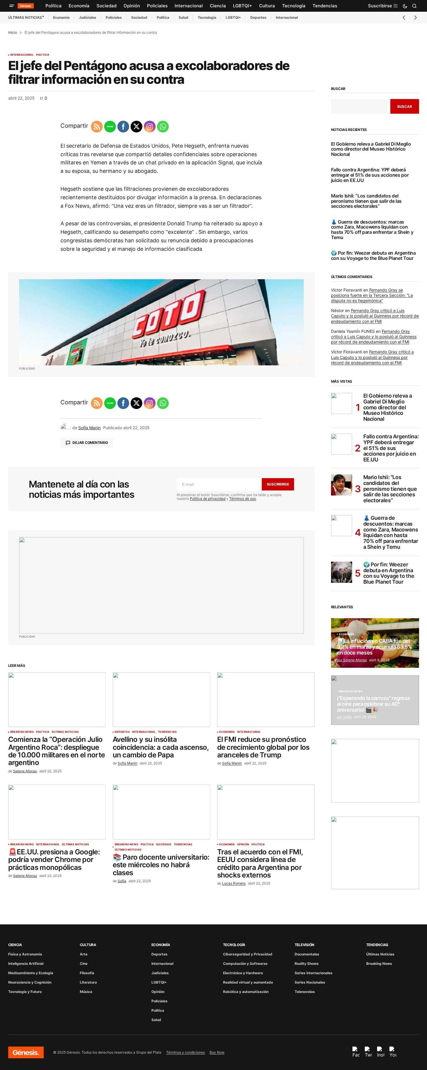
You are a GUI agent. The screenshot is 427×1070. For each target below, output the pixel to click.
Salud (183, 17)
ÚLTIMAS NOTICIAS (25, 17)
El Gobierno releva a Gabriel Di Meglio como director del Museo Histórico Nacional (371, 149)
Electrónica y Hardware (243, 973)
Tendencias (167, 731)
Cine (83, 963)
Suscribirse (278, 484)
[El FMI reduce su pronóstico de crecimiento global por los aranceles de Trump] (266, 699)
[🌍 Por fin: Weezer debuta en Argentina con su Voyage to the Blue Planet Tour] (341, 572)
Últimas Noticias (65, 731)
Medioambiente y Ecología (30, 973)
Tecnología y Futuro (25, 991)
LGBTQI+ (233, 17)
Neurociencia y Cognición (29, 982)
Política (163, 17)
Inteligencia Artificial (25, 963)
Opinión (243, 844)
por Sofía (344, 717)
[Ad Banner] (161, 322)
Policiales (114, 17)
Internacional (287, 17)
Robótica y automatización (246, 991)
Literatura (88, 982)
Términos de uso (242, 498)
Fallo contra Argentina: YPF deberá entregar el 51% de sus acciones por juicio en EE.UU (370, 175)
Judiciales (87, 17)
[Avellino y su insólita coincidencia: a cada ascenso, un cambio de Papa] (161, 699)
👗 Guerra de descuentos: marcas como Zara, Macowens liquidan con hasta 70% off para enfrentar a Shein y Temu (372, 229)
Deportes (258, 17)
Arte (83, 954)
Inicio (12, 32)
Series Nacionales (310, 982)
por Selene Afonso (352, 660)
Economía (61, 17)
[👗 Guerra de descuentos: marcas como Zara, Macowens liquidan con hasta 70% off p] (341, 525)
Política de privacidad (207, 498)
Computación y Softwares (245, 963)
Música (86, 991)
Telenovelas (305, 991)
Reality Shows (307, 963)
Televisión (305, 945)
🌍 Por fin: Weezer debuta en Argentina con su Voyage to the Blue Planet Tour (373, 256)
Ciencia (15, 945)
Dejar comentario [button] (90, 442)
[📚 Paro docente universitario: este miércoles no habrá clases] (161, 812)
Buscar (338, 89)
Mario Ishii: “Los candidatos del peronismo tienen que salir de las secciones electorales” (366, 201)
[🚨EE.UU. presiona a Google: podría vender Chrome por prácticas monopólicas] (57, 812)
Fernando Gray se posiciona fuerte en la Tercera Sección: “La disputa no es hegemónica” (372, 295)
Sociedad (139, 17)
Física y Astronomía (25, 954)
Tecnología (207, 17)
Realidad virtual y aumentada (248, 982)
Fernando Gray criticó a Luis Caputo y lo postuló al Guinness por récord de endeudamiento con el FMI (375, 315)
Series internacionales (314, 973)
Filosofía (87, 973)
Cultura (88, 945)
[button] (11, 5)
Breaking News (22, 731)
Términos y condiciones (185, 1052)
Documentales (307, 954)
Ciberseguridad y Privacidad (247, 954)
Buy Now (217, 1052)
